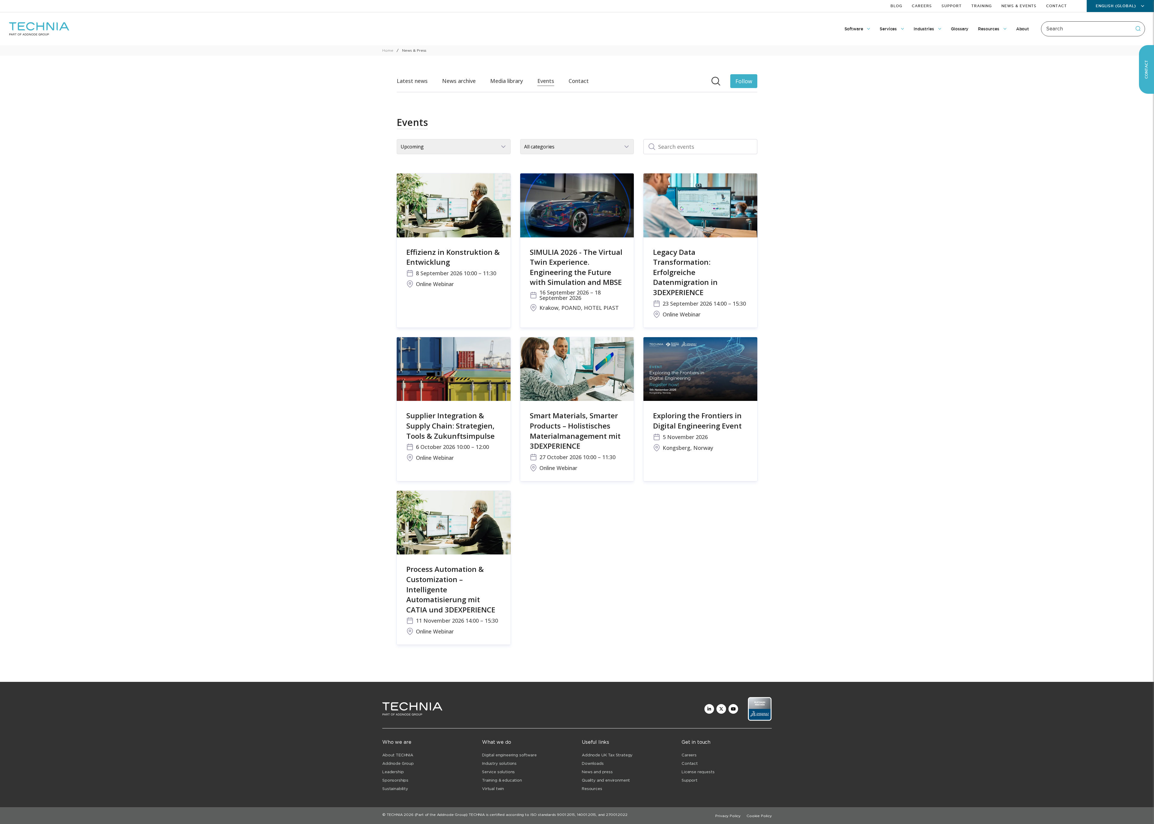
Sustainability (395, 788)
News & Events (1018, 6)
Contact (1056, 6)
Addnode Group (398, 763)
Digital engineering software (509, 755)
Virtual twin (493, 788)
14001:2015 (586, 814)
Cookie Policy (759, 815)
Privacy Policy (727, 815)
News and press (597, 772)
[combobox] (1093, 28)
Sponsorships (395, 780)
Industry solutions (499, 763)
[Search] (1138, 28)
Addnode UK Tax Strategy (607, 755)
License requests (698, 772)
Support (952, 6)
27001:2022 (616, 814)
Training (981, 6)
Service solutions (498, 772)
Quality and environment (606, 780)
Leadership (393, 772)
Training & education (502, 780)
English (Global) (1116, 6)
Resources (592, 788)
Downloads (593, 763)
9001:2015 (566, 814)
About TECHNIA (397, 755)
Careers (922, 6)
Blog (896, 6)
